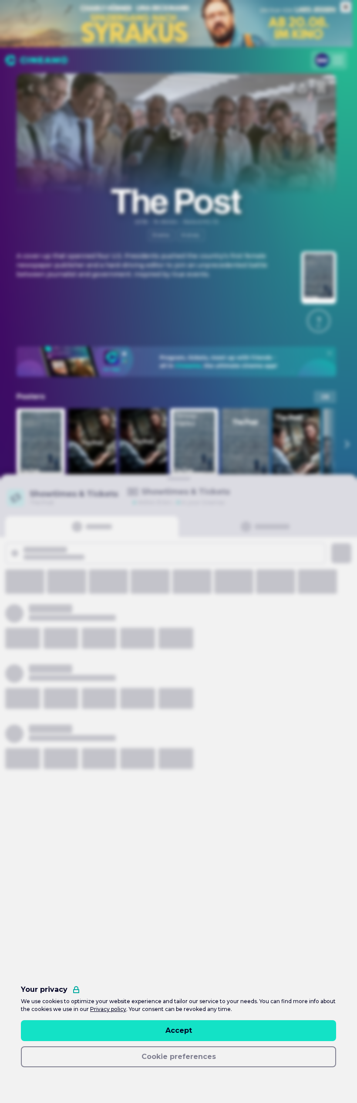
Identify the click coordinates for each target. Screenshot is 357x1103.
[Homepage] (36, 60)
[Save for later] (321, 88)
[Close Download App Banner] (329, 353)
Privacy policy (108, 1009)
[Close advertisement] (345, 7)
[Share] (302, 88)
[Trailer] (176, 134)
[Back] (31, 88)
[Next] (346, 444)
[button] (318, 321)
